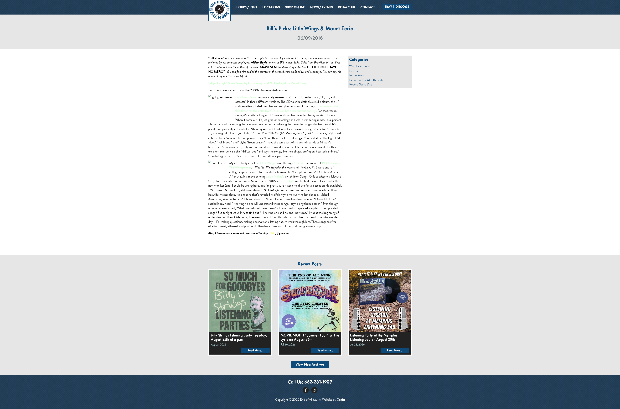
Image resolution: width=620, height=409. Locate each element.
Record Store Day (360, 84)
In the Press (356, 75)
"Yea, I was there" (359, 66)
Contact (368, 7)
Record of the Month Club (366, 80)
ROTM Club (346, 7)
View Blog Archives (310, 365)
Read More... (255, 350)
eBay (388, 7)
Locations (271, 7)
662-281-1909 (318, 382)
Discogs (402, 7)
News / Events (321, 7)
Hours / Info (247, 7)
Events (353, 70)
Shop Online (295, 7)
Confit (341, 399)
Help (272, 233)
